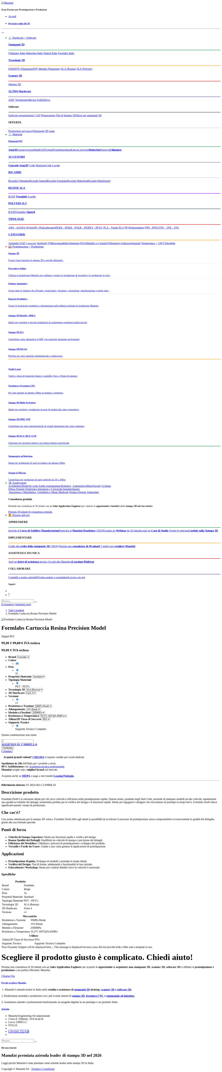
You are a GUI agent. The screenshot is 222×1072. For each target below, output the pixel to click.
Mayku (32, 99)
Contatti (12, 577)
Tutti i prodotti (16, 610)
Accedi (12, 16)
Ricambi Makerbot (77, 180)
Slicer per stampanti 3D (89, 115)
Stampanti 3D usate (44, 131)
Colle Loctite (53, 165)
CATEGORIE (16, 234)
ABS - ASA (15, 227)
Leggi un (154, 530)
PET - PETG (95, 227)
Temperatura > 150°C (153, 243)
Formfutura (60, 149)
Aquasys (22, 149)
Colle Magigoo (37, 165)
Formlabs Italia (66, 53)
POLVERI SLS (17, 203)
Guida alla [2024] (33, 546)
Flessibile (170, 243)
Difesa (11, 489)
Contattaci (6, 751)
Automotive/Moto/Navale (86, 485)
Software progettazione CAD (24, 115)
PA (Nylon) (28, 227)
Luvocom (83, 149)
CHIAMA (38, 757)
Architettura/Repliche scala (23, 485)
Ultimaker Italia (16, 53)
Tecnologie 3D (16, 60)
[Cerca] (35, 601)
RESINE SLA (16, 187)
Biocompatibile (59, 243)
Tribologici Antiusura (119, 243)
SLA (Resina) (68, 68)
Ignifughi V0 (44, 243)
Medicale (63, 492)
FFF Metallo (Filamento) (46, 68)
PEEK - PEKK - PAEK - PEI (72, 227)
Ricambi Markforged (98, 180)
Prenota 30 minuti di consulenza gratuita (30, 511)
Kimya (74, 149)
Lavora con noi (76, 577)
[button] (19, 744)
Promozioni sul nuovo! (20, 131)
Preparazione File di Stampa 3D (58, 115)
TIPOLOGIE (16, 218)
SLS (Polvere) (84, 68)
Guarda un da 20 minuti (122, 530)
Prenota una (79, 546)
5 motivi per (118, 546)
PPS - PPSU (152, 227)
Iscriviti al (33, 530)
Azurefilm (32, 149)
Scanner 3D (15, 75)
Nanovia (105, 149)
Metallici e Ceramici (97, 243)
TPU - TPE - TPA (169, 227)
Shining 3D (14, 84)
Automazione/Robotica (58, 485)
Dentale (20, 489)
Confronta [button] (7, 748)
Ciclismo (106, 485)
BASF (41, 149)
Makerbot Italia (34, 53)
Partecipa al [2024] (81, 530)
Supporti (135, 243)
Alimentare (93, 492)
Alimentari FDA (77, 243)
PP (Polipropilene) (134, 227)
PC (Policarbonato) (45, 227)
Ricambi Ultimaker (18, 180)
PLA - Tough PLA (113, 227)
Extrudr (49, 149)
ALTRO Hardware (19, 91)
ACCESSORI (16, 156)
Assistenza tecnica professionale (46, 766)
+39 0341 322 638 (18, 1031)
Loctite (32, 196)
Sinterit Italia (50, 53)
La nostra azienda (26, 577)
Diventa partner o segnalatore (52, 577)
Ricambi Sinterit (38, 180)
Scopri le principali (193, 530)
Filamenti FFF (15, 141)
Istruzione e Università (50, 489)
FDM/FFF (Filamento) (20, 68)
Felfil (40, 99)
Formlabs (20, 212)
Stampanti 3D (16, 44)
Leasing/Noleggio (64, 775)
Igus (68, 149)
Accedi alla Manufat (71, 561)
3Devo (46, 99)
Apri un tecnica (27, 561)
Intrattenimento (71, 489)
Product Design (77, 492)
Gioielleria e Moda (47, 492)
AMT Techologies (18, 99)
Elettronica (31, 489)
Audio (41, 485)
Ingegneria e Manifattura (22, 492)
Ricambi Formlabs (57, 180)
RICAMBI (14, 172)
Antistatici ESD (16, 243)
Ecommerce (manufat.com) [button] (16, 604)
